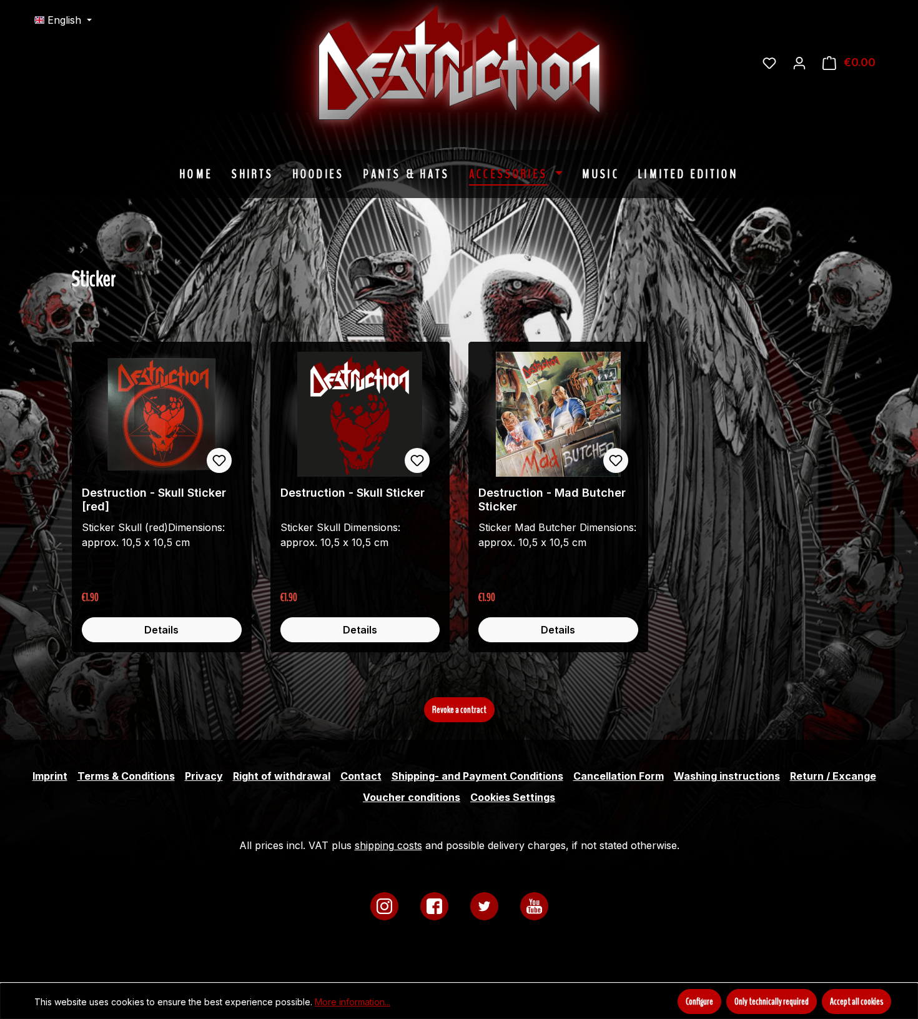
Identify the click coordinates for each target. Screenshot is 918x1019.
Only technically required (771, 1001)
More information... (352, 1002)
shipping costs (388, 845)
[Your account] (799, 62)
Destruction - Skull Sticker (352, 492)
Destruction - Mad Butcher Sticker (552, 499)
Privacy (204, 776)
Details (161, 630)
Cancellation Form (618, 776)
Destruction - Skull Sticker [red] (154, 499)
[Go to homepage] (552, 62)
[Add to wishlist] (219, 460)
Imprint (49, 776)
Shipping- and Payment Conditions (477, 776)
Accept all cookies (856, 1001)
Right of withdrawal (281, 776)
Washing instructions (727, 776)
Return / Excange (833, 776)
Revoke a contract (459, 710)
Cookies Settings (512, 797)
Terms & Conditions (126, 776)
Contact (361, 776)
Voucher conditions (411, 797)
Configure (699, 1001)
